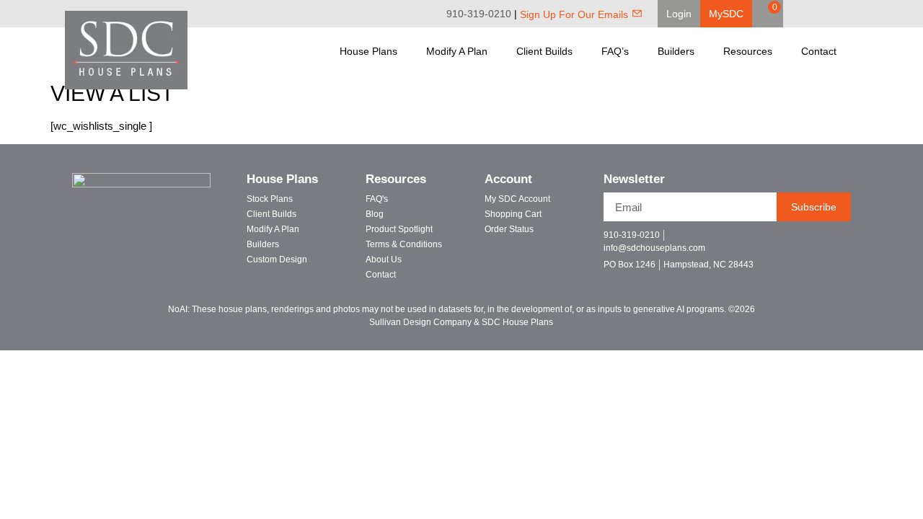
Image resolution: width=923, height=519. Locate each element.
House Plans (368, 51)
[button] (679, 13)
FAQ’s (615, 51)
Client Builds (544, 51)
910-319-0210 (478, 13)
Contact (818, 51)
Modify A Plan (456, 51)
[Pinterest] (828, 14)
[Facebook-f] (782, 241)
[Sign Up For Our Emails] (637, 13)
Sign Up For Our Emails (574, 14)
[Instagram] (848, 14)
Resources (747, 51)
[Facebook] (808, 14)
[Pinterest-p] (832, 241)
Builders (676, 51)
